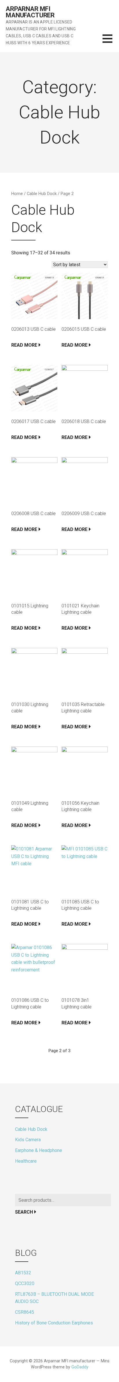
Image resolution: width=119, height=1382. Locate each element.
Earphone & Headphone (38, 1150)
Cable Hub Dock (42, 193)
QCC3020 (24, 1283)
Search (24, 1212)
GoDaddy (79, 1367)
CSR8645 (24, 1312)
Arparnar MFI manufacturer (30, 12)
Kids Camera (28, 1139)
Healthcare (26, 1161)
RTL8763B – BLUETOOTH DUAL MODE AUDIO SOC (54, 1297)
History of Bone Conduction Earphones (54, 1323)
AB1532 (23, 1273)
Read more (24, 345)
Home (17, 193)
